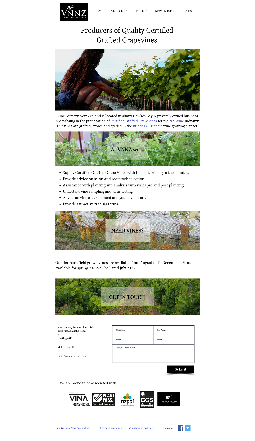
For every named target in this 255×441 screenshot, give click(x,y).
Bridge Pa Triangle (147, 126)
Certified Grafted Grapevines (134, 121)
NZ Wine (176, 121)
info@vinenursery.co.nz (72, 356)
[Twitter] (188, 428)
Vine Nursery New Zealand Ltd (72, 428)
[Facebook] (180, 428)
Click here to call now (141, 428)
